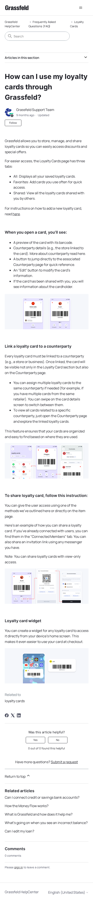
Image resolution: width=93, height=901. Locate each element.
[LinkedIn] (19, 715)
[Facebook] (7, 715)
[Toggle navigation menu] (80, 7)
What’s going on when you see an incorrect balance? (46, 822)
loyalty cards (15, 701)
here (16, 214)
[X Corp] (13, 715)
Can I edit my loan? (19, 831)
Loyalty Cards (77, 24)
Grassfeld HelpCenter (12, 24)
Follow (13, 123)
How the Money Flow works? (26, 805)
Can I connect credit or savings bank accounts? (42, 797)
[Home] (17, 7)
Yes (35, 740)
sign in (18, 867)
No (57, 740)
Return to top (15, 776)
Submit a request (64, 762)
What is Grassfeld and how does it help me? (38, 814)
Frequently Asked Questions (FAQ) (42, 24)
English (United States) (67, 892)
